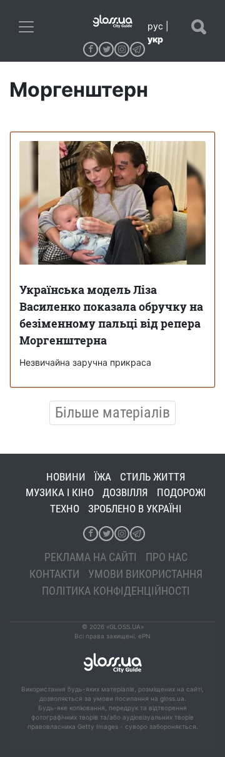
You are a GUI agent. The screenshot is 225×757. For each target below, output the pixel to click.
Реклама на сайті (90, 557)
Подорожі (181, 492)
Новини (66, 477)
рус (155, 26)
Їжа (102, 477)
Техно (64, 508)
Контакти (54, 573)
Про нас (167, 557)
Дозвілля (125, 492)
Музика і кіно (60, 492)
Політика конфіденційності (116, 590)
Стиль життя (153, 477)
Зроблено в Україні (134, 508)
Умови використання (145, 573)
